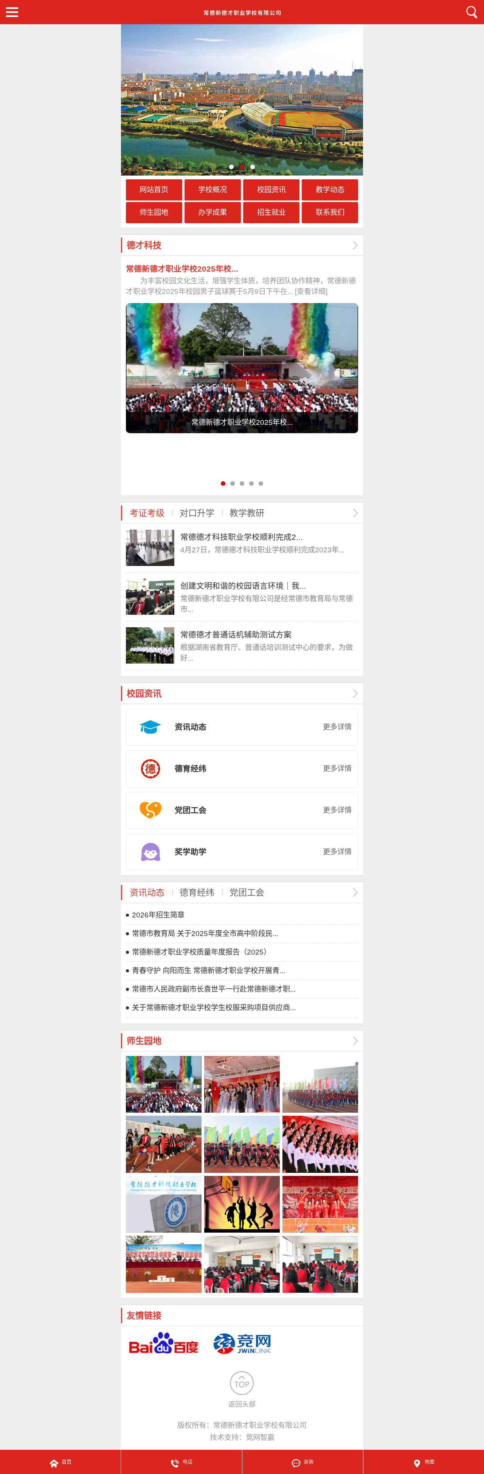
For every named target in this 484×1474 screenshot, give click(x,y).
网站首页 (154, 190)
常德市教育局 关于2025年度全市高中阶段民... (205, 934)
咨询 (308, 1462)
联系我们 (330, 212)
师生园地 (154, 212)
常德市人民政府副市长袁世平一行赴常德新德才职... (214, 989)
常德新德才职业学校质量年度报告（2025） (201, 952)
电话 (187, 1462)
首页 (66, 1462)
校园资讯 (271, 190)
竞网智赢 (260, 1437)
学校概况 (212, 190)
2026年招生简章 (158, 915)
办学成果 (212, 212)
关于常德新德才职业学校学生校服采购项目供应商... (214, 1008)
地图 (429, 1462)
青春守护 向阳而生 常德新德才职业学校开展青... (208, 971)
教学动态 (330, 190)
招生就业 (271, 212)
